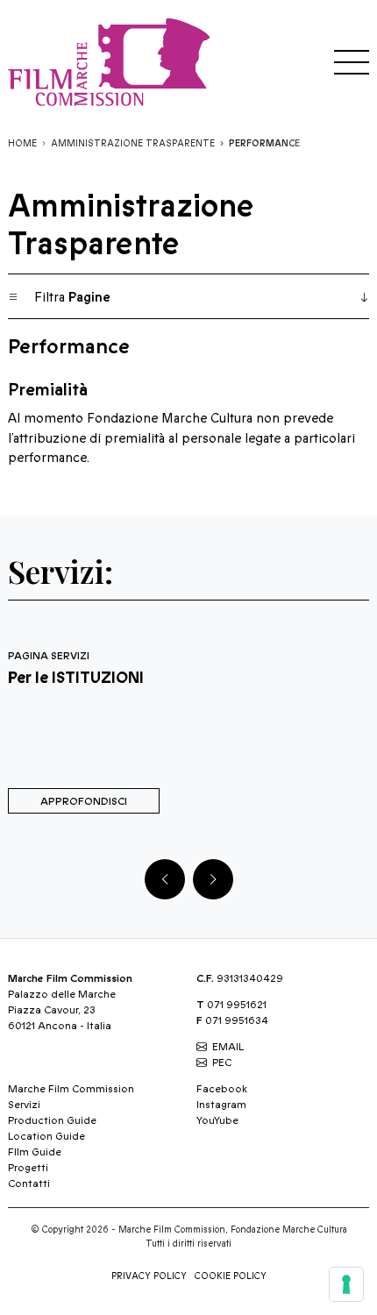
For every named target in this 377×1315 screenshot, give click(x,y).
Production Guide (52, 1120)
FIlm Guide (34, 1152)
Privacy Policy (149, 1276)
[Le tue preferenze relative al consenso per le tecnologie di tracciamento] (346, 1284)
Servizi (24, 1105)
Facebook (221, 1089)
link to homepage (113, 62)
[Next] (213, 879)
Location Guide (46, 1136)
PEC (221, 1063)
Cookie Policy (231, 1276)
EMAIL (228, 1047)
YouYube (217, 1120)
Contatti (29, 1183)
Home (22, 144)
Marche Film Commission (71, 1089)
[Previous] (165, 879)
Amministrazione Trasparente (133, 144)
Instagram (221, 1105)
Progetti (28, 1168)
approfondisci (83, 801)
